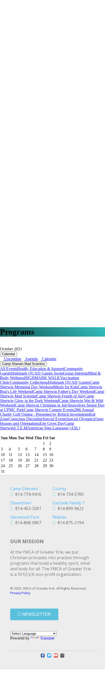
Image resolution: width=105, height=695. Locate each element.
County (59, 488)
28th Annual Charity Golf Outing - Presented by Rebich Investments (47, 412)
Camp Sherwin (24, 488)
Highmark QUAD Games (69, 382)
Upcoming (12, 359)
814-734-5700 (70, 494)
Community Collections (29, 382)
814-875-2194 (70, 522)
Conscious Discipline (25, 419)
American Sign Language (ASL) (53, 428)
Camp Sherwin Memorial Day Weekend (49, 384)
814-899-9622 (70, 508)
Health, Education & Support (40, 369)
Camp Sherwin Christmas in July (41, 405)
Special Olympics (80, 419)
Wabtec (59, 517)
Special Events (54, 419)
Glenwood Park (24, 517)
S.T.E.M (20, 428)
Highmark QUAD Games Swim (37, 373)
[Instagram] (62, 655)
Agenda (31, 359)
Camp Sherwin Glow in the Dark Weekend (47, 398)
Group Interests (75, 373)
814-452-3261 (27, 508)
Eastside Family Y (68, 503)
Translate (47, 638)
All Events (8, 369)
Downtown (20, 503)
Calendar (8, 354)
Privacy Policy (20, 593)
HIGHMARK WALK (42, 378)
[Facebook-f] (43, 655)
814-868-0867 (27, 522)
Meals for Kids (66, 387)
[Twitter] (49, 655)
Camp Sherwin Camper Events (49, 410)
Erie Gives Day (52, 423)
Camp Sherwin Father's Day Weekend (64, 391)
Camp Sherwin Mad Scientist (23, 364)
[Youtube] (56, 655)
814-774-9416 (27, 494)
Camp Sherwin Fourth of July (60, 396)
